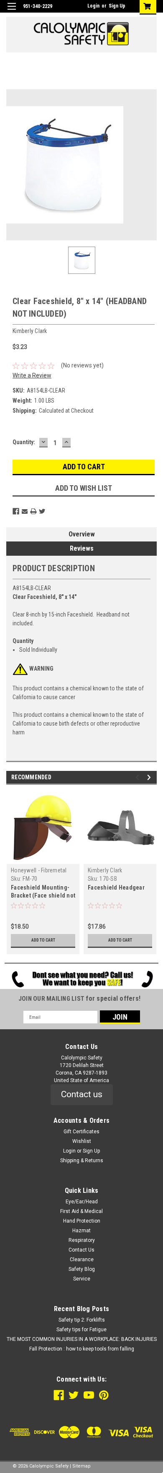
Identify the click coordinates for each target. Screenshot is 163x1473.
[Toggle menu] (11, 11)
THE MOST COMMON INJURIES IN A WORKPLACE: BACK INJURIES (82, 1339)
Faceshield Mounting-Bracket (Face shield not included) (43, 895)
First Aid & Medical (81, 1211)
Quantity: (24, 442)
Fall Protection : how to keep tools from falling (81, 1349)
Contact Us (81, 1250)
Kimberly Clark (105, 870)
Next (150, 777)
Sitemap (81, 1466)
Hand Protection (81, 1221)
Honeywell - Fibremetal (39, 870)
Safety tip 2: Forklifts (82, 1320)
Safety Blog (82, 1269)
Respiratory (82, 1240)
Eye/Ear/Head (82, 1202)
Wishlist (81, 1141)
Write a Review (32, 375)
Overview (82, 534)
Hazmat (81, 1231)
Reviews (82, 548)
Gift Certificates (81, 1132)
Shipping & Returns (81, 1160)
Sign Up (117, 6)
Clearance (82, 1259)
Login (93, 6)
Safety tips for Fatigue (81, 1329)
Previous (138, 777)
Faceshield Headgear (116, 887)
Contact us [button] (81, 1094)
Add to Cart (43, 940)
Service (81, 1279)
